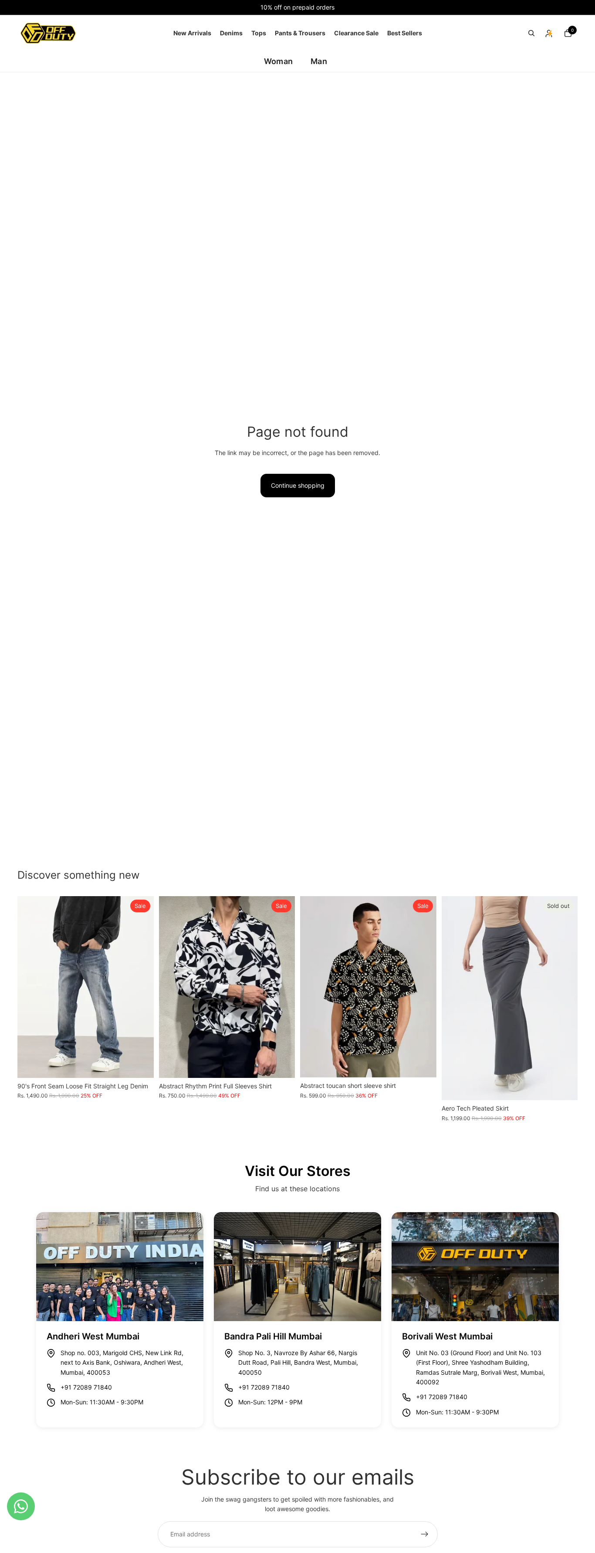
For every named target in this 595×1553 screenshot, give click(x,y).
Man (319, 61)
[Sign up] (425, 1534)
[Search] (531, 33)
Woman (278, 61)
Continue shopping (298, 485)
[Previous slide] (30, 986)
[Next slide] (141, 986)
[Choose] (140, 1064)
